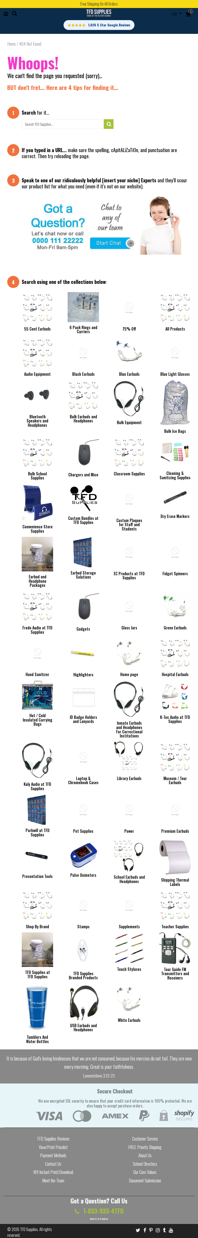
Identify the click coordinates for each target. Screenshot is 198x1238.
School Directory (145, 1164)
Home (11, 43)
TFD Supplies (29, 1229)
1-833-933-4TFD (103, 1210)
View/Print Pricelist (53, 1147)
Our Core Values (144, 1172)
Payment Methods (53, 1155)
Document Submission (145, 1180)
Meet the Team (53, 1180)
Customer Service (145, 1138)
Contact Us (53, 1164)
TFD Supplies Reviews (53, 1138)
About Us (145, 1155)
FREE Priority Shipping (145, 1147)
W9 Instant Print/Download (53, 1172)
